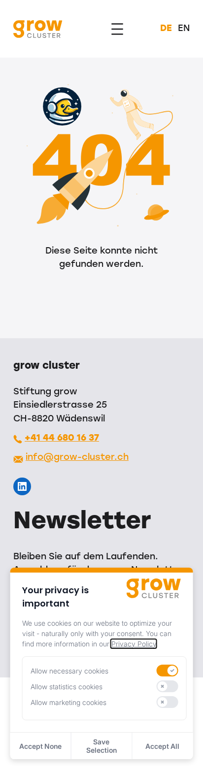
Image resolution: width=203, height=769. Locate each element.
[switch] (167, 670)
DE (166, 28)
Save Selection (101, 745)
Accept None (40, 746)
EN (184, 28)
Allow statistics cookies (66, 686)
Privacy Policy (133, 644)
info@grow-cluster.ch (77, 457)
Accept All (162, 746)
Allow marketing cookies (68, 702)
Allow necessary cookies (69, 671)
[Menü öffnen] (117, 29)
